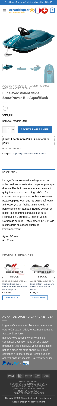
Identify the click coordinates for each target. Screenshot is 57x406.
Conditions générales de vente (28, 384)
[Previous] (7, 42)
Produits (20, 86)
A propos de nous (22, 386)
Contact (39, 386)
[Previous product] (5, 108)
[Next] (49, 42)
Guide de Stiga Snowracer (29, 393)
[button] (4, 10)
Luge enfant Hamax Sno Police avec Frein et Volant (42, 287)
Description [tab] (9, 172)
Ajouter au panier (35, 129)
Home (22, 381)
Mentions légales (28, 391)
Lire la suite (11, 297)
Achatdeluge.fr (30, 398)
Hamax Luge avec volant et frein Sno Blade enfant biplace (14, 287)
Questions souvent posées (28, 389)
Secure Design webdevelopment (28, 401)
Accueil (7, 86)
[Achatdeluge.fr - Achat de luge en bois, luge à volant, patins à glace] (28, 10)
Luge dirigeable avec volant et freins (25, 87)
